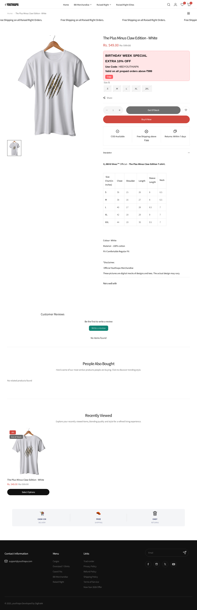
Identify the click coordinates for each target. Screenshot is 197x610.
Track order (89, 561)
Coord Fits (57, 571)
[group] (52, 87)
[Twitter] (165, 564)
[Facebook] (148, 564)
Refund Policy (90, 571)
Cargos (56, 561)
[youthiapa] (11, 4)
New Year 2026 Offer (93, 587)
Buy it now (146, 119)
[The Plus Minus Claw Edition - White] (28, 452)
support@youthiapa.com (20, 561)
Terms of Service (91, 581)
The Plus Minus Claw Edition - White (25, 479)
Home (10, 13)
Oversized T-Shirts (61, 566)
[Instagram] (157, 564)
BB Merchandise (60, 576)
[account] (175, 4)
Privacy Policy (90, 566)
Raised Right (58, 581)
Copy (109, 77)
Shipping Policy (91, 576)
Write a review (99, 328)
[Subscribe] (185, 553)
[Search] (168, 4)
